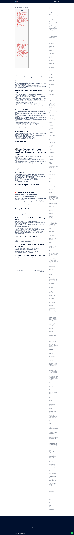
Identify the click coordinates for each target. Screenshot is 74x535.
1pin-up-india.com (52, 112)
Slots (50, 421)
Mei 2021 (50, 87)
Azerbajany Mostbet (52, 186)
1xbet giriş (50, 143)
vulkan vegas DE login (52, 480)
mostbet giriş (51, 325)
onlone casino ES (51, 360)
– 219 (50, 100)
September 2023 (51, 53)
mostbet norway (51, 334)
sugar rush (50, 461)
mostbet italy (51, 331)
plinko (50, 397)
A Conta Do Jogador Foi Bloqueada (22, 23)
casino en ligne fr (51, 231)
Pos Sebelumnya (20, 270)
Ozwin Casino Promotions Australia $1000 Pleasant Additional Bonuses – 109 (53, 371)
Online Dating (51, 359)
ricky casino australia (52, 411)
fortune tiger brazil (52, 266)
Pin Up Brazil (51, 386)
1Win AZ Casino (51, 115)
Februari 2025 (51, 43)
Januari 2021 (51, 91)
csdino (50, 250)
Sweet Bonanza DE (52, 464)
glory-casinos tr (51, 269)
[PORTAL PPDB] (16, 1)
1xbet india (51, 145)
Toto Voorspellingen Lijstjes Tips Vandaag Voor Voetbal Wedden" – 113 (53, 468)
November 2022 (51, 64)
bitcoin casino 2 (51, 209)
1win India (50, 122)
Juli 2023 (50, 54)
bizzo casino (51, 210)
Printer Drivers (51, 403)
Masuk (50, 505)
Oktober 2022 (51, 66)
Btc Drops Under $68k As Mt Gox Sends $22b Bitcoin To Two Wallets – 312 (53, 223)
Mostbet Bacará (19, 58)
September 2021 (51, 84)
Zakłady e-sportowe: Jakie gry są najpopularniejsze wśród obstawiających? (53, 26)
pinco (50, 389)
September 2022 (51, 67)
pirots (50, 394)
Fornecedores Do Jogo (20, 16)
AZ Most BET (51, 185)
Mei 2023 (50, 57)
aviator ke (50, 178)
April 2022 (51, 74)
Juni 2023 (50, 56)
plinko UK (50, 400)
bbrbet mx (50, 195)
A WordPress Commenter (53, 36)
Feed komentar (51, 508)
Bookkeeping (51, 216)
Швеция (50, 499)
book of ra (51, 213)
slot (50, 420)
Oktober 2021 (51, 83)
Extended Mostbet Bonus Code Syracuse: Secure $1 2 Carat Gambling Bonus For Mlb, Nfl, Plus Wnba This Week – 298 (53, 260)
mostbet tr (51, 347)
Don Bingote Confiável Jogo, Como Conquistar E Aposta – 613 (53, 254)
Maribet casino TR (52, 298)
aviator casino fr (51, 175)
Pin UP (50, 385)
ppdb (17, 7)
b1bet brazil (51, 189)
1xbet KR (50, 149)
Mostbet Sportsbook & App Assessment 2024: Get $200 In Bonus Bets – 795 (53, 345)
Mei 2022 (50, 73)
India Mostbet (51, 274)
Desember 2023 (51, 50)
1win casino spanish (52, 119)
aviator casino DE (52, 174)
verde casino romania (52, 476)
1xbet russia (51, 156)
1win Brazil (51, 118)
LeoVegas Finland (52, 291)
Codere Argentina (52, 243)
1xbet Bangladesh (52, 136)
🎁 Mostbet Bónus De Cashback (22, 24)
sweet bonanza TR (52, 465)
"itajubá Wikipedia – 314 (52, 103)
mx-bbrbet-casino (52, 356)
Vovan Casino (51, 477)
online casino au (51, 357)
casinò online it (51, 235)
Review (50, 409)
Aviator (50, 171)
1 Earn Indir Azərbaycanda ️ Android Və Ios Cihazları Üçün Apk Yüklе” (53, 29)
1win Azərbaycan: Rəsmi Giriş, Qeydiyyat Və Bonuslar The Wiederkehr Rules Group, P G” (53, 22)
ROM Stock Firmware (52, 412)
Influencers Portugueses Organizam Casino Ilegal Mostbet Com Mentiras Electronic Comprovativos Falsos (22, 53)
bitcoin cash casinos (52, 206)
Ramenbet (50, 408)
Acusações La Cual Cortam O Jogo (22, 61)
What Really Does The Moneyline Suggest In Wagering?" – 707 (52, 484)
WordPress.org (51, 509)
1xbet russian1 (51, 159)
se (49, 414)
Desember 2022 (51, 63)
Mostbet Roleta (19, 17)
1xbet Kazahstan (51, 146)
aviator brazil (51, 172)
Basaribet (50, 192)
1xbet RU (50, 155)
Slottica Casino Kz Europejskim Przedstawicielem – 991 (53, 451)
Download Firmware (52, 256)
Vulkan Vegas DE (51, 479)
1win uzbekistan (51, 126)
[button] (58, 1)
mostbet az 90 (51, 306)
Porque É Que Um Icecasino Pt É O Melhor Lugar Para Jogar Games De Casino (22, 38)
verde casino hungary (52, 473)
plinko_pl (50, 401)
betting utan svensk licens (53, 203)
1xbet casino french (52, 142)
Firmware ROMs (51, 265)
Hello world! (53, 37)
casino (50, 228)
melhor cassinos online (52, 301)
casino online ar (51, 234)
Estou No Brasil (19, 55)
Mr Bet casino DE (51, 353)
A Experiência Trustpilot (20, 25)
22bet (50, 162)
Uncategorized (25, 7)
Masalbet (50, 299)
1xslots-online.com (52, 160)
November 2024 (51, 47)
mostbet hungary (51, 328)
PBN (50, 382)
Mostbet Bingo (19, 22)
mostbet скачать (51, 350)
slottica (50, 424)
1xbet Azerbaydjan (52, 135)
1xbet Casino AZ (51, 139)
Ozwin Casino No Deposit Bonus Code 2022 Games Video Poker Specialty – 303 (53, 364)
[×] (72, 533)
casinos (50, 242)
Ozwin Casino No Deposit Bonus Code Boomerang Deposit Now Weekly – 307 (53, 368)
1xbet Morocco (51, 152)
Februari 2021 (51, 90)
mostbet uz (51, 349)
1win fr (50, 121)
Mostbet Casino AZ (52, 321)
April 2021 (50, 88)
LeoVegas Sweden (52, 295)
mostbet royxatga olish (52, 341)
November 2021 (51, 81)
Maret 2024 (51, 49)
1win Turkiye (51, 125)
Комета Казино (51, 491)
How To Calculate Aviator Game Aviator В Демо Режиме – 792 (53, 271)
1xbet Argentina (51, 132)
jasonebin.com (51, 275)
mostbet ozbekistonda (52, 335)
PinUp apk (50, 390)
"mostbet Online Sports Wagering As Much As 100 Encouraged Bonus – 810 (53, 110)
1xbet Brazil (51, 138)
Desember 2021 (51, 80)
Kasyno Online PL (51, 283)
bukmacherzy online (52, 225)
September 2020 (51, 94)
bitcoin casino (51, 207)
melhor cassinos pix (52, 302)
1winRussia (51, 128)
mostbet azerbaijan (52, 308)
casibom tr (51, 227)
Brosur (55, 1)
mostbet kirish (51, 332)
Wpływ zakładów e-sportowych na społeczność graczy (53, 15)
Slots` (50, 423)
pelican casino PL (52, 383)
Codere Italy (51, 245)
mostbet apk (51, 305)
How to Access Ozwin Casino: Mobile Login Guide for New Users (53, 19)
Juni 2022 (50, 71)
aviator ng (50, 181)
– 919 (50, 101)
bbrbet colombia (51, 193)
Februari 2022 (51, 77)
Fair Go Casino (51, 263)
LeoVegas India (51, 292)
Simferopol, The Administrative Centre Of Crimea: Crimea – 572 (53, 416)
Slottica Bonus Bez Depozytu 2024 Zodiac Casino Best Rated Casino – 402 (53, 440)
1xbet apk (50, 129)
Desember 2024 (51, 46)
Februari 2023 (51, 60)
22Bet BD (50, 163)
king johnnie (51, 287)
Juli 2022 (50, 70)
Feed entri (50, 506)
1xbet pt (50, 153)
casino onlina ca (51, 232)
